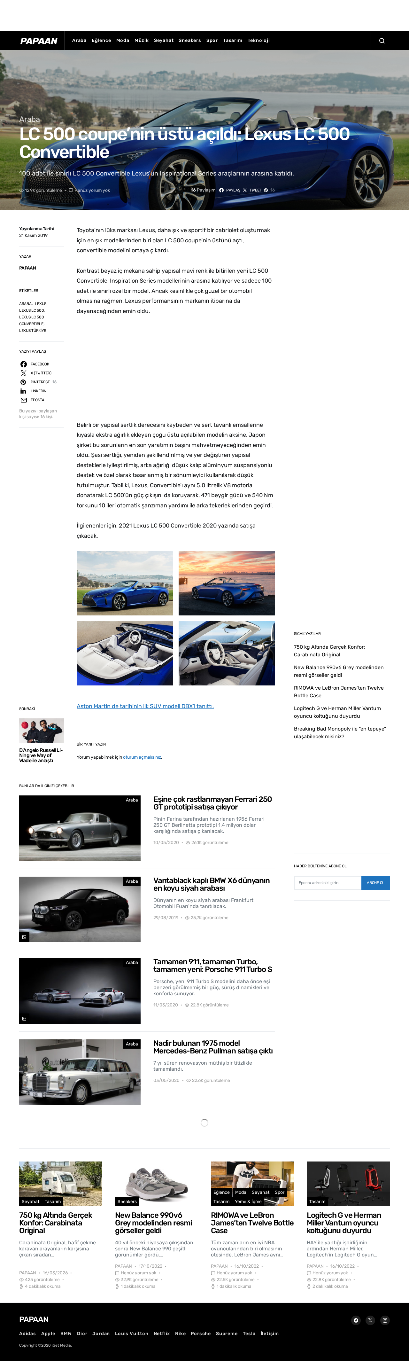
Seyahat (164, 40)
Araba (79, 40)
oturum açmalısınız (142, 757)
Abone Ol (375, 882)
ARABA (25, 303)
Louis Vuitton (131, 1333)
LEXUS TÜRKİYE (32, 330)
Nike (180, 1333)
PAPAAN (27, 268)
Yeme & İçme (248, 1201)
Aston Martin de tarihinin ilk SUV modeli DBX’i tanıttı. (145, 706)
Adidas (27, 1333)
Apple (48, 1333)
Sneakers (190, 40)
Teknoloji (259, 40)
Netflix (162, 1333)
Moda (122, 40)
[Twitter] (370, 1320)
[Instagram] (385, 1320)
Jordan (101, 1333)
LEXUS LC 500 (31, 310)
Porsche (201, 1333)
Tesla (249, 1333)
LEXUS (41, 303)
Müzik (142, 40)
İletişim (270, 1333)
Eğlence (101, 40)
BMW (66, 1333)
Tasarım (233, 40)
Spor (212, 40)
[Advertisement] (204, 14)
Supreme (227, 1333)
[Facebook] (356, 1320)
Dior (82, 1333)
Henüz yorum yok (92, 190)
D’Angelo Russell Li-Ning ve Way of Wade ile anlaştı (41, 755)
